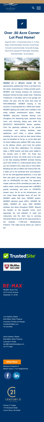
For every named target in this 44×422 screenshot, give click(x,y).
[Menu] (37, 8)
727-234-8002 (7, 326)
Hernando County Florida (31, 45)
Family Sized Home (25, 42)
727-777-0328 (7, 346)
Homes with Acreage (31, 48)
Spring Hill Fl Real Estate (22, 51)
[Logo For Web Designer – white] (18, 8)
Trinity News (35, 51)
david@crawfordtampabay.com (13, 344)
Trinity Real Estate (16, 54)
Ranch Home (9, 51)
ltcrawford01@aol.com (10, 324)
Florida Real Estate (16, 45)
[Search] (32, 8)
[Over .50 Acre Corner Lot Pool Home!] (22, 24)
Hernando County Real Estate (14, 48)
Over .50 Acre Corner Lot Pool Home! (22, 35)
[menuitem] (32, 8)
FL (32, 42)
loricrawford (29, 54)
